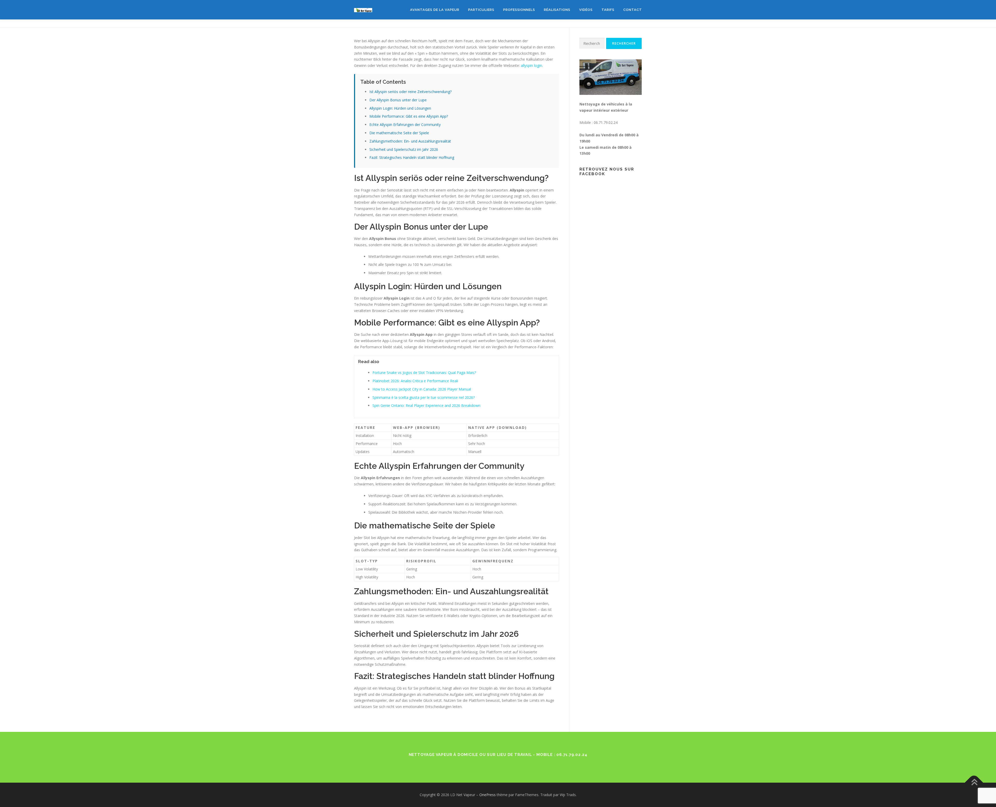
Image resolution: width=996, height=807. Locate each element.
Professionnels (519, 10)
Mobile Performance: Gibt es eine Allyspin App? (408, 116)
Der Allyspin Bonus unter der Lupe (398, 99)
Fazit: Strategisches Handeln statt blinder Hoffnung (411, 157)
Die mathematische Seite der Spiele (399, 132)
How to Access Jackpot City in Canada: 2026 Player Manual (421, 389)
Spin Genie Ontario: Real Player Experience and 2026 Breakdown (426, 405)
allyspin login (531, 65)
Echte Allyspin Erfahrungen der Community (405, 124)
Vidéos (586, 10)
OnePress (487, 794)
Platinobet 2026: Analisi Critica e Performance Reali (415, 380)
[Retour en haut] (974, 783)
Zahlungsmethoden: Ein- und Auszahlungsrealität (410, 141)
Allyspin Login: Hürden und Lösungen (400, 108)
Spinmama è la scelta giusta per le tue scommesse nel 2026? (423, 397)
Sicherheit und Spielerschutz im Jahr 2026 (403, 149)
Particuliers (481, 10)
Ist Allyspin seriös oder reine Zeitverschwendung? (410, 91)
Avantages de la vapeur (434, 10)
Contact (632, 10)
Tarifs (607, 10)
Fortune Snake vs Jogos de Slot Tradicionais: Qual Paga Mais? (424, 372)
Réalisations (557, 10)
